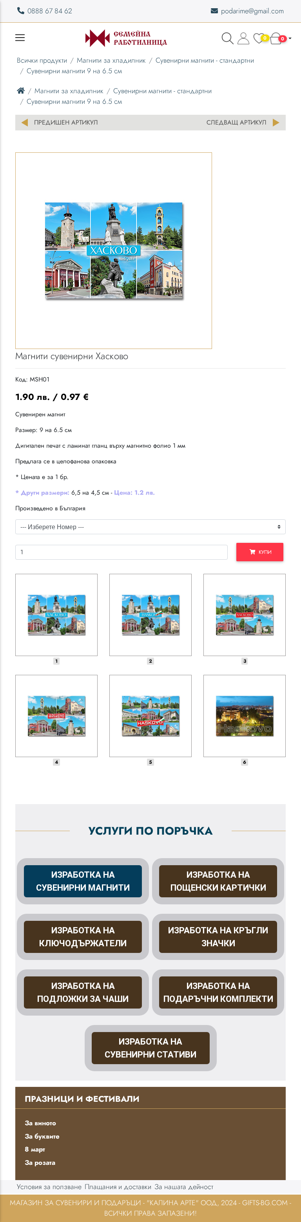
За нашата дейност (183, 1187)
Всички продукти (42, 60)
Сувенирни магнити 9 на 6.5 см (74, 71)
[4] (56, 716)
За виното (40, 1123)
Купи (264, 552)
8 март (35, 1149)
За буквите (42, 1136)
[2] (150, 615)
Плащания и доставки (118, 1187)
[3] (244, 615)
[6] (244, 716)
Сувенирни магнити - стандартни (205, 60)
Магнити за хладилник (111, 60)
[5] (150, 716)
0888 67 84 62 (49, 11)
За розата (40, 1162)
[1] (56, 615)
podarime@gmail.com (252, 11)
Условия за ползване (49, 1187)
